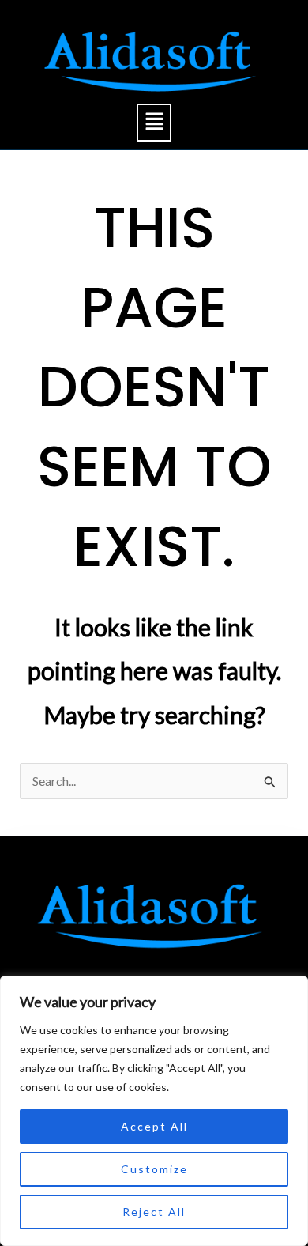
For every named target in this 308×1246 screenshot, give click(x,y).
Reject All (154, 1211)
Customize (154, 1169)
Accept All (154, 1126)
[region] (154, 1111)
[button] (154, 122)
